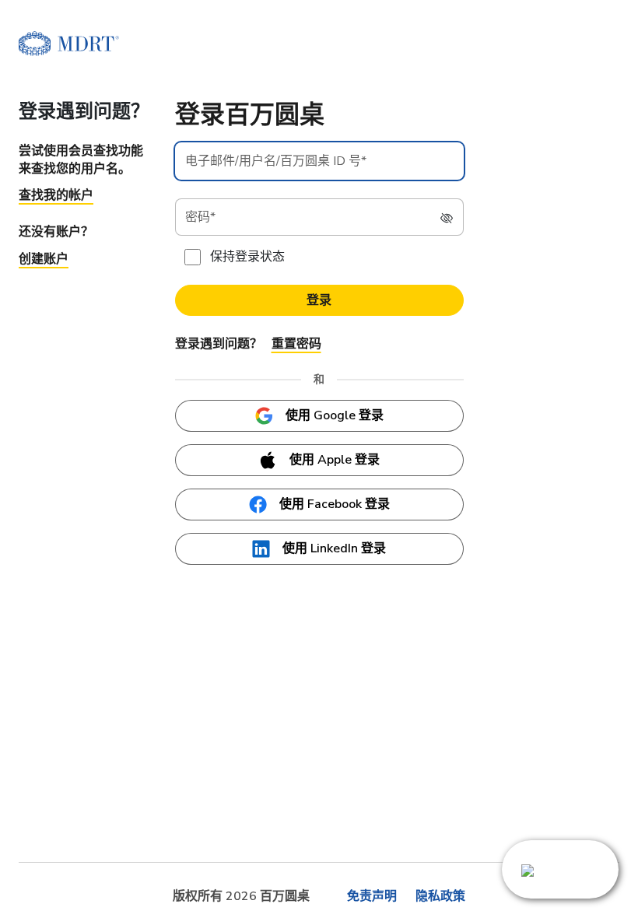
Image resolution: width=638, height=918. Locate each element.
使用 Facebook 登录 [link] (334, 504)
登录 (319, 300)
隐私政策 (440, 896)
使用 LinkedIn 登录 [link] (334, 548)
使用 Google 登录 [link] (335, 415)
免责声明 (372, 896)
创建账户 (43, 259)
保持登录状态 (247, 256)
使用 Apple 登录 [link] (334, 459)
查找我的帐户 (56, 195)
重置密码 (296, 343)
